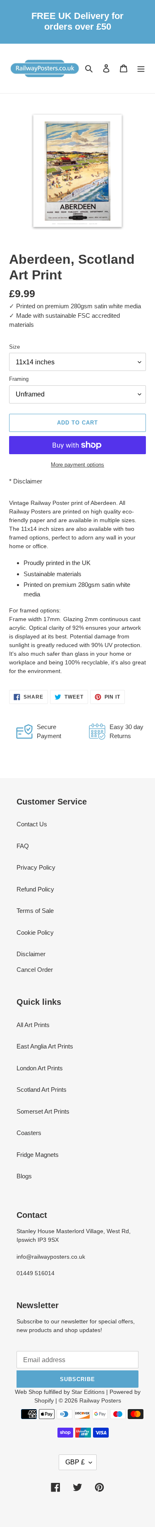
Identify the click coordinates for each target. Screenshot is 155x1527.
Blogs (24, 1176)
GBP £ (75, 1462)
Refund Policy (35, 889)
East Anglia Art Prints (45, 1046)
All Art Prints (33, 1024)
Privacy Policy (36, 867)
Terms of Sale (35, 910)
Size (14, 347)
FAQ (23, 845)
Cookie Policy (35, 932)
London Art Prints (40, 1068)
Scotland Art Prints (42, 1089)
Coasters (29, 1132)
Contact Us (32, 824)
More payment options (77, 465)
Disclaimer (27, 481)
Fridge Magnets (38, 1154)
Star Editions (88, 1392)
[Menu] (141, 68)
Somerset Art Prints (43, 1111)
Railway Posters (100, 1400)
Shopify (44, 1400)
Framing (19, 379)
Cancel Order (35, 969)
